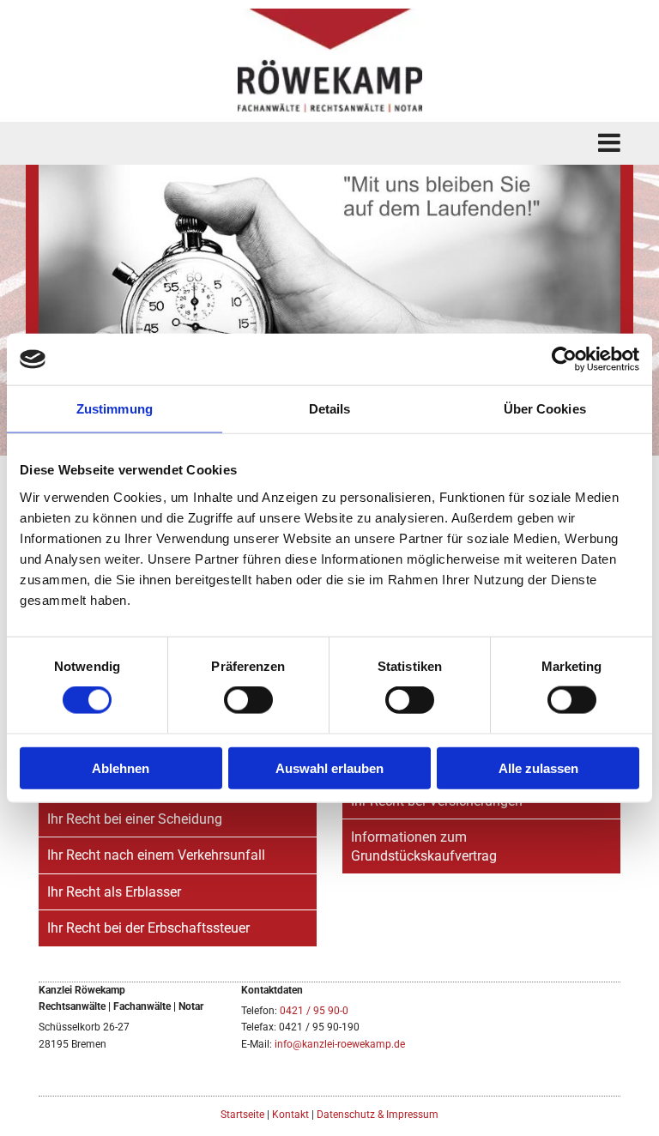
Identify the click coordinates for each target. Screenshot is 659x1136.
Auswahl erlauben (329, 767)
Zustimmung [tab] (114, 409)
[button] (329, 143)
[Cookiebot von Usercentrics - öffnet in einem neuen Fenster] (564, 359)
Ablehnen (120, 767)
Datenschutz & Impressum (377, 1115)
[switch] (248, 700)
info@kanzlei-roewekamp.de (340, 1044)
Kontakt (290, 1115)
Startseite (242, 1115)
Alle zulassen (538, 767)
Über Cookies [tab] (545, 409)
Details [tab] (330, 409)
